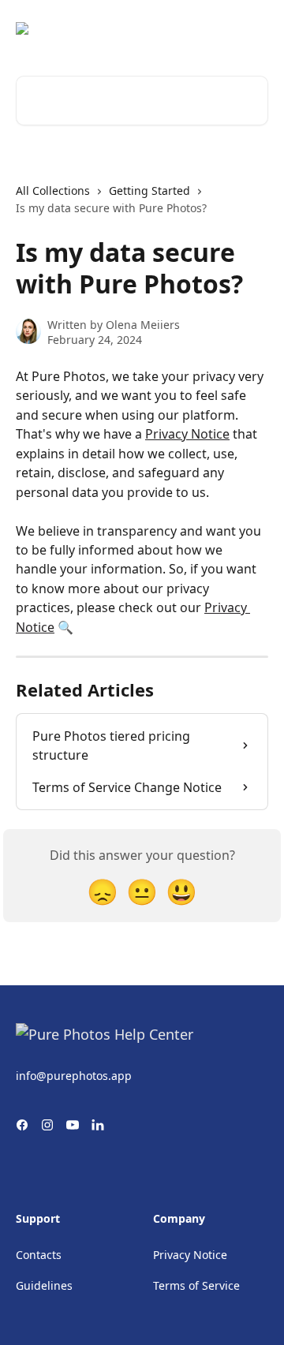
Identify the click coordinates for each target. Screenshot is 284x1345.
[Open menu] (254, 28)
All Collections (53, 190)
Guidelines (44, 1285)
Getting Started (149, 190)
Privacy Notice (187, 434)
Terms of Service (196, 1285)
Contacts (39, 1254)
